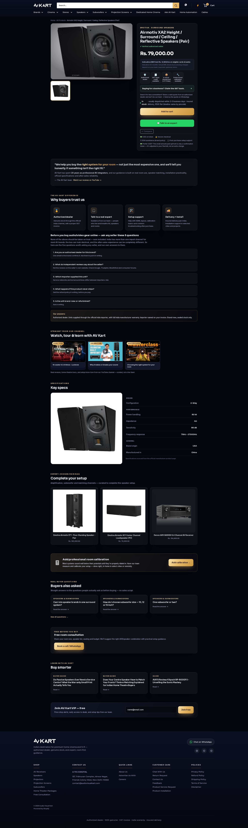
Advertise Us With (127, 775)
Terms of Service (199, 783)
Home (53, 20)
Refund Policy (197, 775)
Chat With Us (159, 772)
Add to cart (167, 111)
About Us (123, 772)
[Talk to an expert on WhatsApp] (185, 5)
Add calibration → (181, 562)
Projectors (38, 779)
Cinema (51, 12)
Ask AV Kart (170, 12)
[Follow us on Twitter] (204, 750)
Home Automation (188, 12)
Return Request (160, 775)
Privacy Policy (197, 772)
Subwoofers (98, 12)
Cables (205, 12)
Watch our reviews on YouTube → (87, 180)
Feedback (157, 783)
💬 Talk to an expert (167, 123)
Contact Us (158, 779)
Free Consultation (42, 794)
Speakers (81, 12)
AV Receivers (40, 772)
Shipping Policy (198, 779)
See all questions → (59, 617)
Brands (37, 12)
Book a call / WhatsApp (69, 646)
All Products (61, 20)
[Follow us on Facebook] (196, 750)
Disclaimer (196, 787)
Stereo (66, 12)
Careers (122, 779)
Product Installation (162, 791)
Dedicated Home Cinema (148, 12)
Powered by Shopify (41, 809)
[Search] (176, 5)
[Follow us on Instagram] (211, 750)
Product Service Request (164, 787)
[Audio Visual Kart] (63, 741)
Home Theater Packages (45, 791)
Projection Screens (120, 12)
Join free (186, 710)
